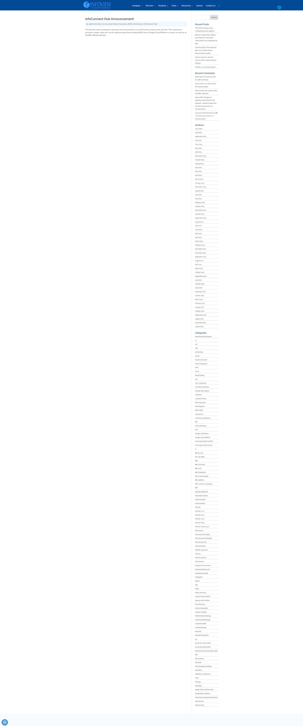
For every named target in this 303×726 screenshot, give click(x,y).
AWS (130, 24)
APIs (196, 348)
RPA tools (198, 662)
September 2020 (201, 276)
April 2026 (198, 132)
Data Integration (200, 402)
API (196, 344)
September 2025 (200, 136)
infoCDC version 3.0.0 (202, 526)
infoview (198, 554)
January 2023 (199, 206)
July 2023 (198, 195)
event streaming (200, 426)
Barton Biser (199, 77)
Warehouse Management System (206, 697)
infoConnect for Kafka (202, 534)
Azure (197, 371)
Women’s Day (199, 705)
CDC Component (200, 383)
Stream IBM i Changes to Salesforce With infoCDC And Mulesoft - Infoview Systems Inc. (206, 100)
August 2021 (199, 261)
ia (195, 449)
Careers (199, 6)
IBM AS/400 (199, 453)
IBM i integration (200, 472)
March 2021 (199, 268)
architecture (199, 352)
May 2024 (198, 171)
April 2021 (198, 264)
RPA (196, 654)
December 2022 (200, 210)
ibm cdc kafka (200, 457)
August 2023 (199, 191)
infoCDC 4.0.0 (200, 519)
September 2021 (200, 257)
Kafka (197, 589)
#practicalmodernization (203, 336)
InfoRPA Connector (201, 550)
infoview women (200, 557)
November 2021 (200, 253)
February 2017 (200, 303)
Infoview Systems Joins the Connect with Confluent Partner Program (205, 60)
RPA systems (199, 658)
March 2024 (199, 179)
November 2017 (200, 292)
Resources (186, 6)
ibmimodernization (201, 496)
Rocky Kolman (200, 84)
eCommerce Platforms (202, 418)
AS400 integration (201, 364)
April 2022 (198, 237)
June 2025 (198, 144)
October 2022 (199, 214)
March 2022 (199, 241)
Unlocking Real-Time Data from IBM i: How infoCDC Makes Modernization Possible (205, 50)
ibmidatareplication (201, 492)
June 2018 (198, 288)
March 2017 (199, 299)
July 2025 (198, 140)
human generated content (204, 441)
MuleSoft (198, 631)
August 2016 (199, 319)
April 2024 (198, 175)
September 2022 (200, 218)
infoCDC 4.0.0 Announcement (205, 67)
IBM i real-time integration (204, 484)
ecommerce (199, 414)
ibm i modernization (201, 476)
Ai (195, 340)
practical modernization (203, 643)
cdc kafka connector (202, 387)
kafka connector (200, 593)
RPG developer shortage (203, 666)
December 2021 (200, 249)
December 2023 (200, 187)
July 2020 (198, 280)
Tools (174, 6)
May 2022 (198, 233)
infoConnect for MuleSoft (203, 538)
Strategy (198, 682)
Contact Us (210, 6)
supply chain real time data (204, 689)
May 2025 (198, 148)
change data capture (202, 391)
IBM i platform (199, 480)
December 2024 (200, 156)
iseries (197, 581)
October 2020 (199, 272)
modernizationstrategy (203, 620)
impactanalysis (200, 503)
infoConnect (138, 24)
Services (149, 6)
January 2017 (199, 307)
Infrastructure (199, 561)
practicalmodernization (203, 647)
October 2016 (199, 311)
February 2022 (200, 245)
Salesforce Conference (203, 674)
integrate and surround (203, 565)
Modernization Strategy (203, 616)
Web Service (199, 701)
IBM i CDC (198, 468)
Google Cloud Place (202, 433)
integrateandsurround (202, 569)
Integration (198, 577)
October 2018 (199, 284)
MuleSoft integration (202, 635)
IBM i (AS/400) (200, 464)
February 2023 (200, 202)
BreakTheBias (199, 375)
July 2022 (198, 226)
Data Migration (200, 406)
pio (196, 639)
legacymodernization (202, 600)
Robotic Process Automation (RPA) (206, 651)
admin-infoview (95, 24)
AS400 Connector (120, 24)
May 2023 (198, 198)
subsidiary (198, 686)
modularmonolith (200, 627)
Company (136, 6)
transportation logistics (202, 693)
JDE (196, 585)
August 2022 (199, 222)
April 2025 (198, 152)
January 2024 (199, 183)
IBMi (196, 488)
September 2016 (200, 315)
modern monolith (201, 612)
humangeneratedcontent (203, 445)
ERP (196, 422)
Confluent (198, 395)
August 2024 (199, 164)
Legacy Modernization (202, 596)
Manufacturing (200, 604)
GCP (196, 429)
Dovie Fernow (199, 90)
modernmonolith (200, 623)
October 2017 (199, 295)
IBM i (196, 460)
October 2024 (199, 160)
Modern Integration (201, 608)
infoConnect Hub (150, 24)
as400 (197, 356)
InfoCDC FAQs (199, 523)
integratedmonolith (201, 573)
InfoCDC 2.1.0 (199, 511)
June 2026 (198, 129)
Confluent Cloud (200, 398)
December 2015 (200, 323)
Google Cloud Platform (202, 437)
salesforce (198, 670)
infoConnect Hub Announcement (109, 19)
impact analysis (200, 499)
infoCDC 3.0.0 (199, 515)
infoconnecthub (200, 546)
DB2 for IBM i (199, 410)
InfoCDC (198, 507)
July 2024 (198, 167)
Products (162, 6)
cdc (196, 379)
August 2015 (199, 326)
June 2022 (198, 229)
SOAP (197, 678)
